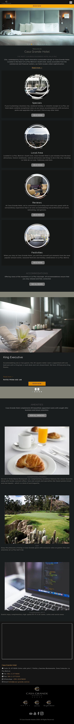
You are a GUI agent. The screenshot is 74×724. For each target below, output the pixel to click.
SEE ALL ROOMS (37, 284)
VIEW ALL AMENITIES (37, 415)
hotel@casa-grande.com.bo (19, 682)
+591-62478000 (19, 679)
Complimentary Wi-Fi (37, 612)
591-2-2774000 (13, 674)
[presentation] (36, 389)
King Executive (13, 357)
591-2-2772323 (14, 676)
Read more (7, 377)
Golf (37, 546)
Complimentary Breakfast (37, 477)
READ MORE (38, 115)
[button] (33, 392)
